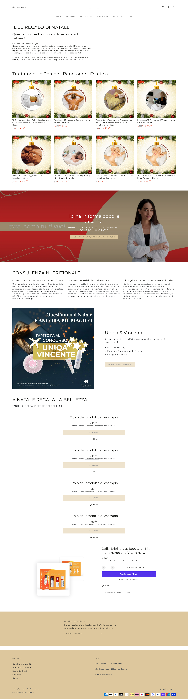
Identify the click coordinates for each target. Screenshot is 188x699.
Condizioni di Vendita (22, 664)
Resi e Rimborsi (19, 671)
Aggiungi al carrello (136, 567)
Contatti (16, 678)
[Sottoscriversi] (102, 633)
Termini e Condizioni (21, 668)
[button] (163, 7)
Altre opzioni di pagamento (128, 579)
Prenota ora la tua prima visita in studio (93, 237)
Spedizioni (17, 675)
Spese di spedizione (92, 425)
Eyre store (21, 689)
